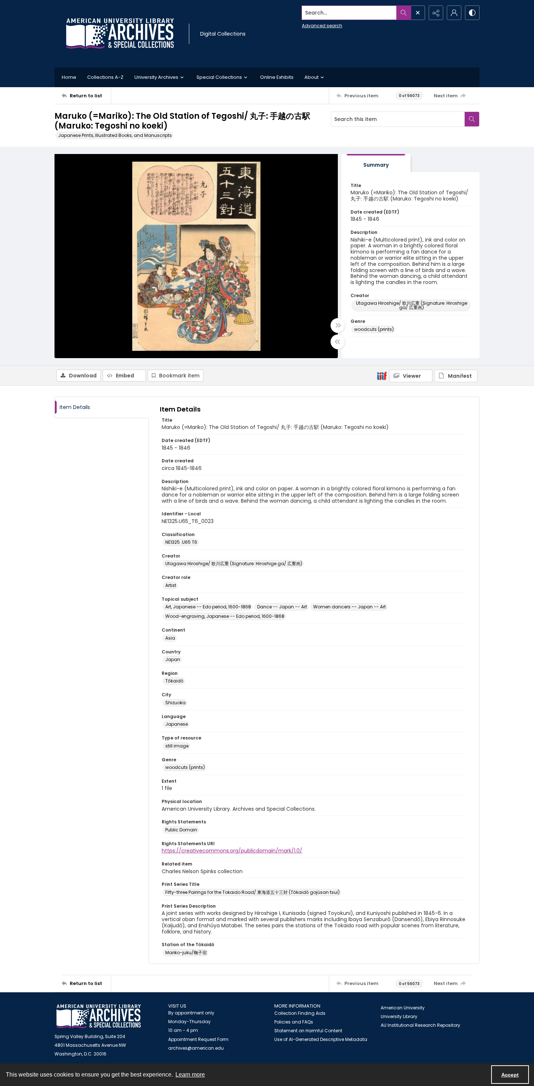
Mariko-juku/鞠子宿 (186, 952)
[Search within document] (472, 119)
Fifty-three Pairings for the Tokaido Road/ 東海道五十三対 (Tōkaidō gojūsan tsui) (252, 892)
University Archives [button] (156, 77)
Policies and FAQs (293, 1022)
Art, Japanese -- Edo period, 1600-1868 (208, 607)
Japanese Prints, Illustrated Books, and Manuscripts (115, 135)
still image (177, 746)
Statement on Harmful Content (308, 1031)
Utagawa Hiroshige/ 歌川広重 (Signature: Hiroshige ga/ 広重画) (411, 305)
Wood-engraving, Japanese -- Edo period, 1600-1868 (224, 616)
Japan (172, 659)
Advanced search (322, 26)
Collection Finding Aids (299, 1013)
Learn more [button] (190, 1074)
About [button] (311, 77)
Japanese (176, 724)
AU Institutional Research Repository (420, 1025)
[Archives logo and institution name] (120, 34)
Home (69, 77)
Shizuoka (175, 703)
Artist (170, 585)
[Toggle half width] (338, 342)
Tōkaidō (174, 681)
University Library (399, 1016)
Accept (510, 1075)
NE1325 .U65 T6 (181, 542)
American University (403, 1008)
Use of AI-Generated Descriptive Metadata (320, 1039)
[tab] (375, 163)
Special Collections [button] (219, 77)
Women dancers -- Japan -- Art (349, 607)
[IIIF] (382, 375)
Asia (170, 638)
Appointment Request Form (198, 1039)
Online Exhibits (277, 77)
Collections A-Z (105, 77)
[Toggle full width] (338, 325)
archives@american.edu (196, 1048)
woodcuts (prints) (374, 329)
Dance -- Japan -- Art (282, 607)
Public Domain (181, 830)
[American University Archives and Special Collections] (98, 1016)
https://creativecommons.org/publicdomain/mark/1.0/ (232, 850)
